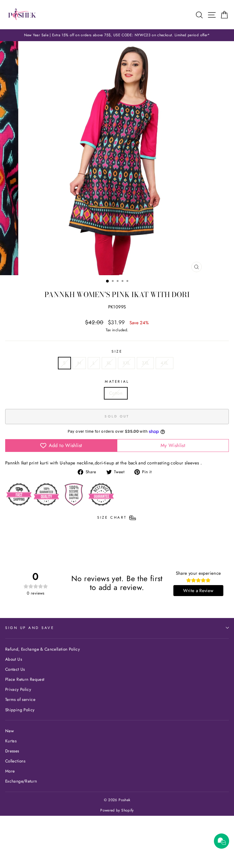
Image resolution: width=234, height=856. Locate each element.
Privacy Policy (18, 689)
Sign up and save (29, 627)
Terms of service (20, 699)
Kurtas (10, 741)
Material (117, 381)
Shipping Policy (20, 710)
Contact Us (15, 669)
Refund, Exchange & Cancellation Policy (42, 649)
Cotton (115, 393)
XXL (126, 363)
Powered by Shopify (117, 810)
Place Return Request (24, 679)
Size (117, 351)
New (9, 731)
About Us (13, 659)
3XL (145, 363)
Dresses (12, 751)
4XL (164, 363)
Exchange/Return (21, 781)
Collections (15, 761)
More (10, 771)
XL (109, 363)
